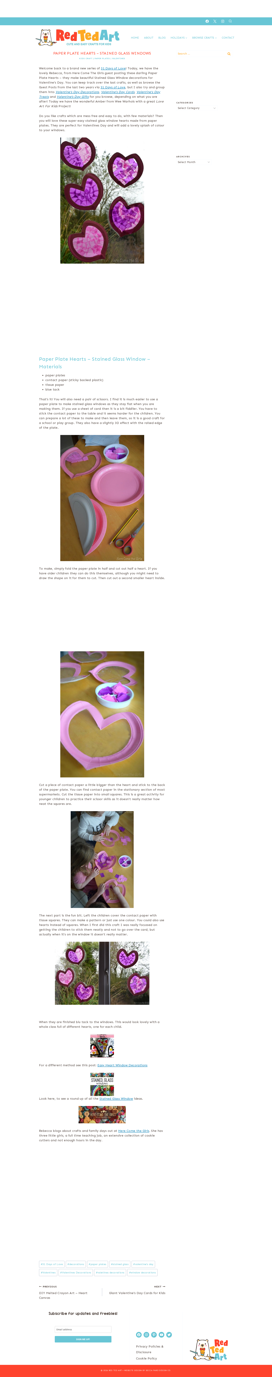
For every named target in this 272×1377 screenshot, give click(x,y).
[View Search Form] (230, 21)
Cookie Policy (146, 1358)
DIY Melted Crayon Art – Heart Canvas (63, 1292)
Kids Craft (85, 58)
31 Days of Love (113, 68)
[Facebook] (207, 21)
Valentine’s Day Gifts (73, 97)
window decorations (142, 1272)
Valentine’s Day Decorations (77, 92)
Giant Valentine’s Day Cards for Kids (137, 1290)
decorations (75, 1264)
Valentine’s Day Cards (117, 92)
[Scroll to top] (264, 1364)
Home (135, 37)
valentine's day (143, 1264)
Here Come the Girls (133, 1131)
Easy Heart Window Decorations (122, 1065)
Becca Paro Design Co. (158, 1370)
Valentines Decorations (75, 1272)
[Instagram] (223, 21)
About (148, 37)
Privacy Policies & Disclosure (150, 1349)
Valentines (118, 58)
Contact (228, 37)
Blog (162, 37)
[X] (215, 21)
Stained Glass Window (116, 1098)
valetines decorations (110, 1272)
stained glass (120, 1264)
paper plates (102, 58)
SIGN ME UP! (83, 1339)
